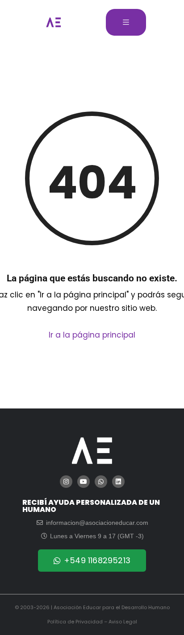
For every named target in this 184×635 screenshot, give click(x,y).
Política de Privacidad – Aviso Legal (92, 621)
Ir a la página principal (92, 335)
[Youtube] (83, 481)
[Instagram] (66, 481)
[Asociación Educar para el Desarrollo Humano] (54, 22)
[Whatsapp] (101, 481)
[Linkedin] (118, 481)
